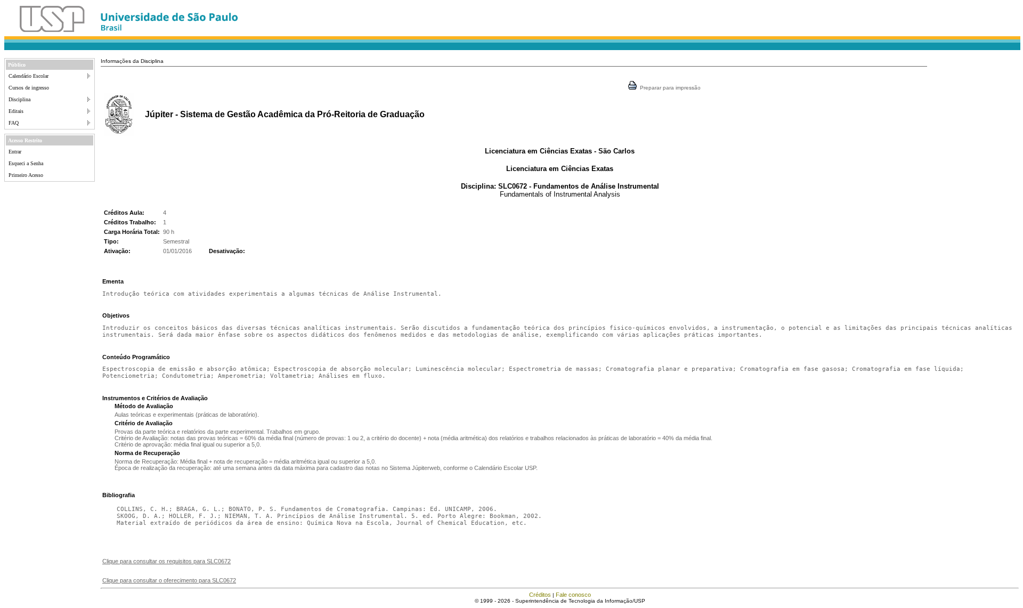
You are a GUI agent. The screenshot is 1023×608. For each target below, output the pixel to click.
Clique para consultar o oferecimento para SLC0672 (169, 580)
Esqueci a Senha (26, 163)
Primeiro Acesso (26, 175)
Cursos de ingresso (29, 88)
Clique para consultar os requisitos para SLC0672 (166, 561)
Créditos (540, 594)
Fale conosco (573, 594)
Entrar (15, 152)
